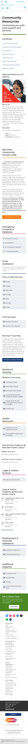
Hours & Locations (10, 636)
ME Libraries (8, 649)
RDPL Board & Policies (9, 627)
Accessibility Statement (13, 732)
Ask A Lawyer (9, 507)
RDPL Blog (8, 668)
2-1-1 (9, 133)
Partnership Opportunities (9, 694)
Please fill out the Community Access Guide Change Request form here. (14, 210)
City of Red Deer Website (12, 724)
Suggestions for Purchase (9, 654)
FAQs (7, 625)
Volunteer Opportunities (9, 690)
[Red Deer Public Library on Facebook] (7, 615)
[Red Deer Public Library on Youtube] (14, 615)
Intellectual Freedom (11, 638)
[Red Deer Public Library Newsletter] (10, 619)
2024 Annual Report (11, 677)
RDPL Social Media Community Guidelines (10, 671)
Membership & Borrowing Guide (10, 645)
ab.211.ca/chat (16, 137)
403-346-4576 (9, 709)
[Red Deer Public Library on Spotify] (7, 619)
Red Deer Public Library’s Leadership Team (11, 632)
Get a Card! (8, 648)
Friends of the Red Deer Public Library (10, 684)
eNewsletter (9, 666)
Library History (9, 635)
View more (7, 530)
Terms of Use (8, 730)
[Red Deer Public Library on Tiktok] (21, 615)
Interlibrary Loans (10, 651)
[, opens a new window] (11, 722)
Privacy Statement (18, 730)
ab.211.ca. (6, 125)
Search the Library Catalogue (10, 659)
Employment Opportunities (9, 687)
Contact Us (13, 714)
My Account (8, 656)
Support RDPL (9, 682)
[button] (2, 1)
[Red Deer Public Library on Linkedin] (17, 615)
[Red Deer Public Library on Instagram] (10, 615)
